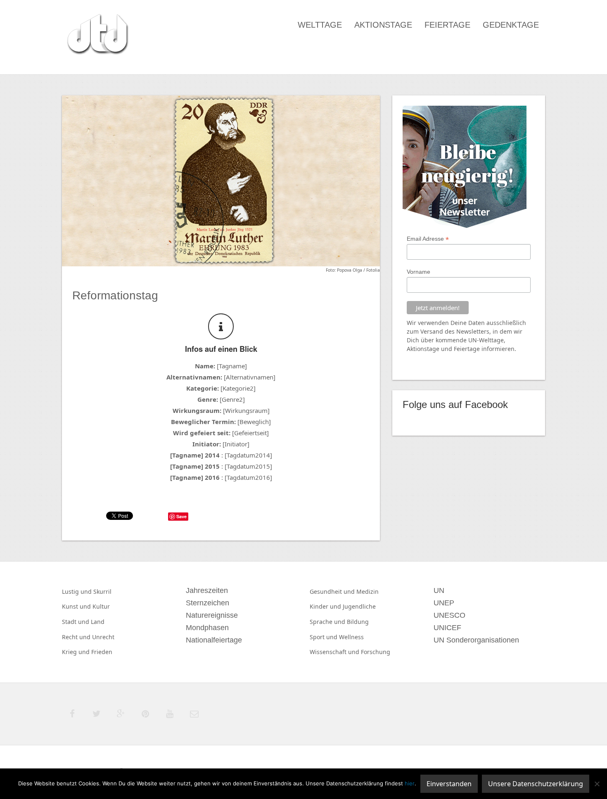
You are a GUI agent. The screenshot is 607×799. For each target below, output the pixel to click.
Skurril (102, 591)
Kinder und (326, 606)
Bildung (358, 622)
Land (97, 622)
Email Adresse (428, 239)
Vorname (418, 271)
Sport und (324, 637)
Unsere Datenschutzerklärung (535, 783)
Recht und (77, 637)
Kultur (101, 606)
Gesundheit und (333, 591)
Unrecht (103, 637)
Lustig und (77, 591)
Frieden (101, 652)
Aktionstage (383, 24)
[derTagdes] (96, 35)
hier (410, 783)
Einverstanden (449, 783)
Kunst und (77, 606)
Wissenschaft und (335, 652)
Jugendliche (359, 606)
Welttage (320, 24)
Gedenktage (511, 24)
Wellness (351, 637)
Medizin (367, 591)
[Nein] (597, 784)
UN (472, 340)
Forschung (375, 652)
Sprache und (328, 622)
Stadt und (76, 622)
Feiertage (447, 24)
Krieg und (76, 652)
